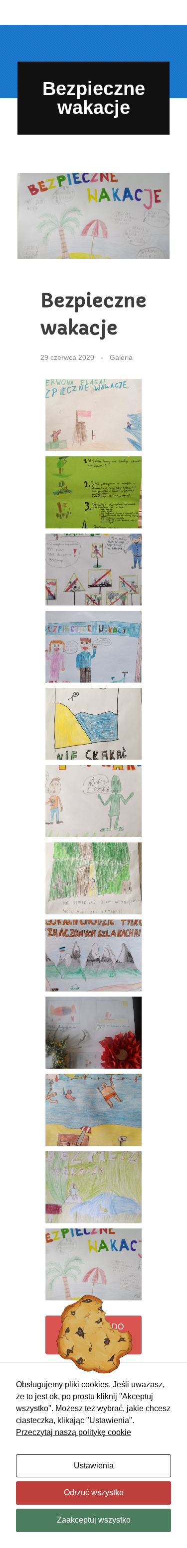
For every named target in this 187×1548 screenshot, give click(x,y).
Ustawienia (94, 1465)
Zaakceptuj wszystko (94, 1520)
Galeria (121, 357)
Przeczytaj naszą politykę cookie (73, 1432)
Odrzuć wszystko (94, 1492)
